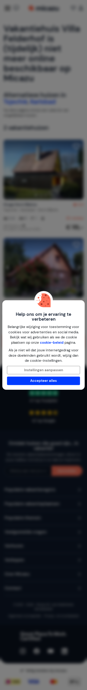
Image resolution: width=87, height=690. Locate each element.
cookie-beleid (52, 342)
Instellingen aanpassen (43, 370)
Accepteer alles (43, 380)
